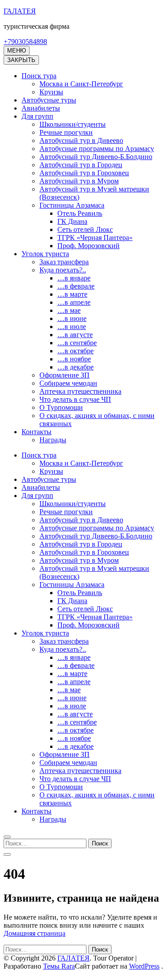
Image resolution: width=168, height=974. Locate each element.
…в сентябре (77, 343)
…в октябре (75, 351)
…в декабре (75, 367)
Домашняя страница (34, 933)
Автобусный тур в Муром (79, 181)
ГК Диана (72, 221)
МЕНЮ (16, 50)
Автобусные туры (49, 100)
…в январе (73, 278)
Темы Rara (59, 966)
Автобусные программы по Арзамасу (96, 148)
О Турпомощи (61, 407)
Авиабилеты (41, 108)
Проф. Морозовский (88, 245)
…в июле (71, 326)
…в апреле (73, 302)
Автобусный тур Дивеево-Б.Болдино (95, 156)
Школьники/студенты (72, 124)
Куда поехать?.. (62, 270)
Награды (52, 440)
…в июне (71, 318)
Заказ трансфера (64, 262)
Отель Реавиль (79, 213)
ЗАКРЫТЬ (21, 60)
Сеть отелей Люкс (85, 229)
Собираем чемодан (68, 383)
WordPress (144, 966)
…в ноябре (74, 359)
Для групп (37, 116)
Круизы (51, 92)
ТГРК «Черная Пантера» (95, 237)
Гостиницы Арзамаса (71, 205)
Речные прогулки (66, 132)
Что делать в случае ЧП (75, 399)
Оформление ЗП (64, 375)
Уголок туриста (45, 254)
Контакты (37, 432)
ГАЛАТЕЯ (20, 11)
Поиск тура (39, 76)
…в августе (75, 334)
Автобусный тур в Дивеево (81, 140)
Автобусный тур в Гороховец (84, 173)
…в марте (72, 294)
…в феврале (76, 286)
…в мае (69, 310)
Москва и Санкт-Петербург (81, 84)
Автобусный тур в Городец (80, 165)
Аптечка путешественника (80, 391)
